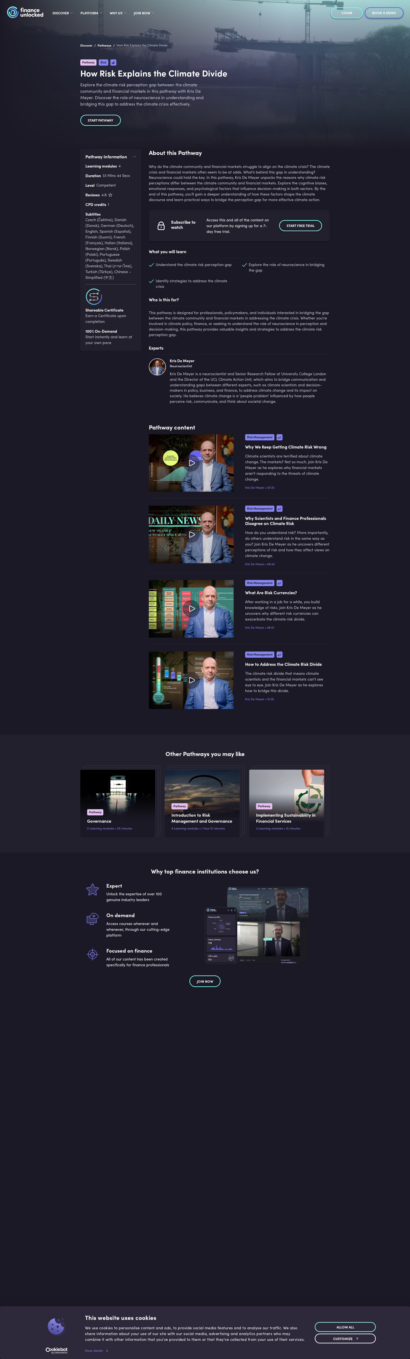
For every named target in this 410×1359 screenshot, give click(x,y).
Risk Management (259, 437)
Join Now (142, 12)
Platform (89, 12)
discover (61, 12)
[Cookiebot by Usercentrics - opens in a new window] (56, 1350)
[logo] (25, 13)
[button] (239, 154)
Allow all (345, 1326)
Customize (343, 1338)
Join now (205, 981)
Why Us (116, 12)
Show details (94, 1351)
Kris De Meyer (254, 487)
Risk (103, 62)
